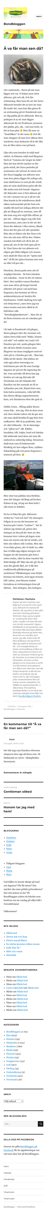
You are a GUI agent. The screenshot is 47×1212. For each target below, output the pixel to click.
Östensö (10, 1053)
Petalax (10, 1057)
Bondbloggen (14, 24)
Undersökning (13, 1072)
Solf (8, 1064)
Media (9, 1050)
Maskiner (11, 1046)
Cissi (8, 867)
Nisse (9, 848)
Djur (8, 1035)
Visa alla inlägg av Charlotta (29, 696)
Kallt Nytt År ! (13, 947)
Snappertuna (13, 1061)
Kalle (8, 845)
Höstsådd (11, 955)
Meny (39, 16)
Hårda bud (11, 933)
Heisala (10, 1039)
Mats (8, 874)
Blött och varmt (14, 951)
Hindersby (11, 1042)
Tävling (10, 1068)
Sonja (9, 852)
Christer (10, 841)
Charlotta (12, 706)
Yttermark (11, 1079)
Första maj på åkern (16, 940)
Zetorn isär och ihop (16, 936)
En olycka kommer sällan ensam (23, 944)
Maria (9, 870)
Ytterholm (20, 709)
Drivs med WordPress (26, 1207)
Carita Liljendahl (14, 988)
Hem (6, 1166)
